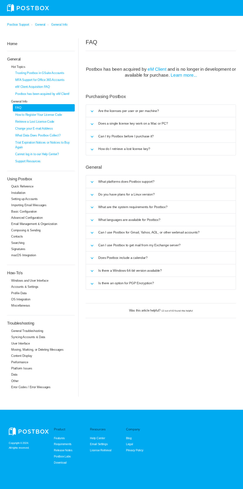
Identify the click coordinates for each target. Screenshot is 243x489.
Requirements (62, 444)
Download (60, 462)
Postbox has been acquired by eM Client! (42, 94)
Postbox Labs (62, 456)
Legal (129, 444)
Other (15, 381)
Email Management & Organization (34, 224)
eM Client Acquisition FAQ (32, 86)
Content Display (21, 356)
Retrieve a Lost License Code (34, 121)
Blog (129, 438)
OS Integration (20, 299)
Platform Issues (21, 368)
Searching (17, 243)
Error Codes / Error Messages (31, 387)
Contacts (17, 236)
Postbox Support (18, 24)
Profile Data (19, 293)
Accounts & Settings (24, 287)
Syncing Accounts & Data (28, 337)
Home (12, 43)
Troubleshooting (20, 323)
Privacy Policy (134, 450)
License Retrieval (101, 450)
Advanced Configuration (26, 217)
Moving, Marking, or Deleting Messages (37, 349)
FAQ (18, 107)
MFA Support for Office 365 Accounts (39, 80)
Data (14, 374)
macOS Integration (23, 255)
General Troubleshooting (27, 331)
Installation (18, 193)
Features (59, 438)
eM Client (157, 69)
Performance (19, 362)
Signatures (18, 249)
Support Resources (28, 161)
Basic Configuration (24, 211)
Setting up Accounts (24, 199)
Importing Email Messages (29, 205)
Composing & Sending (26, 230)
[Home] (28, 8)
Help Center (97, 438)
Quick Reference (22, 186)
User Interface (20, 343)
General (40, 24)
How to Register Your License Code (38, 114)
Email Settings (98, 444)
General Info (59, 24)
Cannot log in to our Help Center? (37, 154)
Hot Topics (18, 67)
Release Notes (63, 450)
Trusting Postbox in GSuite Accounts (39, 73)
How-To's (15, 272)
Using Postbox (19, 179)
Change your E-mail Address (34, 128)
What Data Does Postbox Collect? (37, 135)
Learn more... (184, 75)
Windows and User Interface (29, 280)
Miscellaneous (20, 305)
